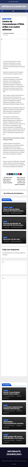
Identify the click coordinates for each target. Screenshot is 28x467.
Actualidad (6, 207)
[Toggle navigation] (13, 11)
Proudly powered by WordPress (7, 460)
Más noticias (14, 464)
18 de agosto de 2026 (9, 396)
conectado (15, 252)
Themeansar (24, 460)
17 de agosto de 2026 (9, 410)
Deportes (5, 405)
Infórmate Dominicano (9, 33)
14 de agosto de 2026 (9, 425)
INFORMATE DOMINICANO (14, 6)
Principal (10, 207)
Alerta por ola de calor (11, 239)
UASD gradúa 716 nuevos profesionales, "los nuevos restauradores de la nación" (13, 438)
